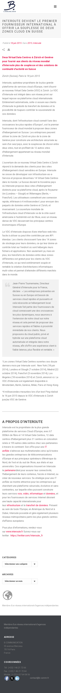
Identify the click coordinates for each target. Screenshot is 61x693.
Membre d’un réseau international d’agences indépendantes (30, 605)
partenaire (10, 470)
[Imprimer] (10, 49)
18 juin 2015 (16, 43)
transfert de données (37, 505)
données (50, 493)
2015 (30, 43)
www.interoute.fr (14, 531)
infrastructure (13, 505)
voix (20, 493)
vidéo (26, 493)
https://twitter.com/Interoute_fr (27, 535)
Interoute (37, 43)
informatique (36, 493)
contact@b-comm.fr (39, 678)
